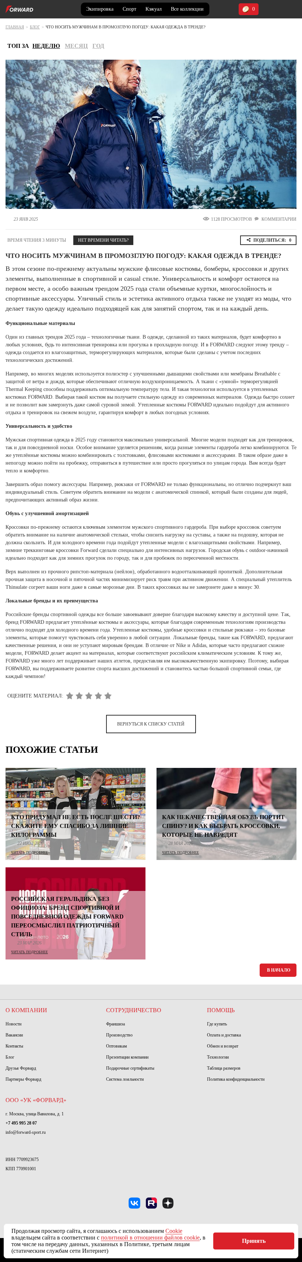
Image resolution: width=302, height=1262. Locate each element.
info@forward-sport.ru (26, 1132)
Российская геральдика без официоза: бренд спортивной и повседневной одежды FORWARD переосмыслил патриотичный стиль (67, 916)
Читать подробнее (29, 852)
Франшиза (115, 1024)
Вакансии (14, 1035)
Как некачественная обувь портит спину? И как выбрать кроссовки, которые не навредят (223, 826)
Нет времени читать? (103, 240)
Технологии (218, 1057)
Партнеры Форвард (23, 1079)
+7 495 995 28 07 (21, 1123)
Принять (254, 1241)
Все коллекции (187, 9)
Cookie (173, 1231)
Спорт (129, 9)
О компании (26, 1010)
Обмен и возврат (222, 1046)
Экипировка (99, 9)
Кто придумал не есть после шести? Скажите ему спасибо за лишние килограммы (75, 826)
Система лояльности (125, 1079)
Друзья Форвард (21, 1068)
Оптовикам (116, 1046)
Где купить (217, 1024)
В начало (278, 970)
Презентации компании (127, 1057)
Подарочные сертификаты (130, 1068)
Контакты (14, 1046)
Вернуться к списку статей (151, 724)
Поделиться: (272, 240)
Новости (13, 1024)
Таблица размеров (223, 1068)
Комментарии (278, 219)
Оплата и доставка (224, 1035)
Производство (119, 1035)
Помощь (221, 1010)
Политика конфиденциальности (235, 1079)
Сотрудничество (133, 1010)
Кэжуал (153, 9)
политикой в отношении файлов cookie (150, 1237)
